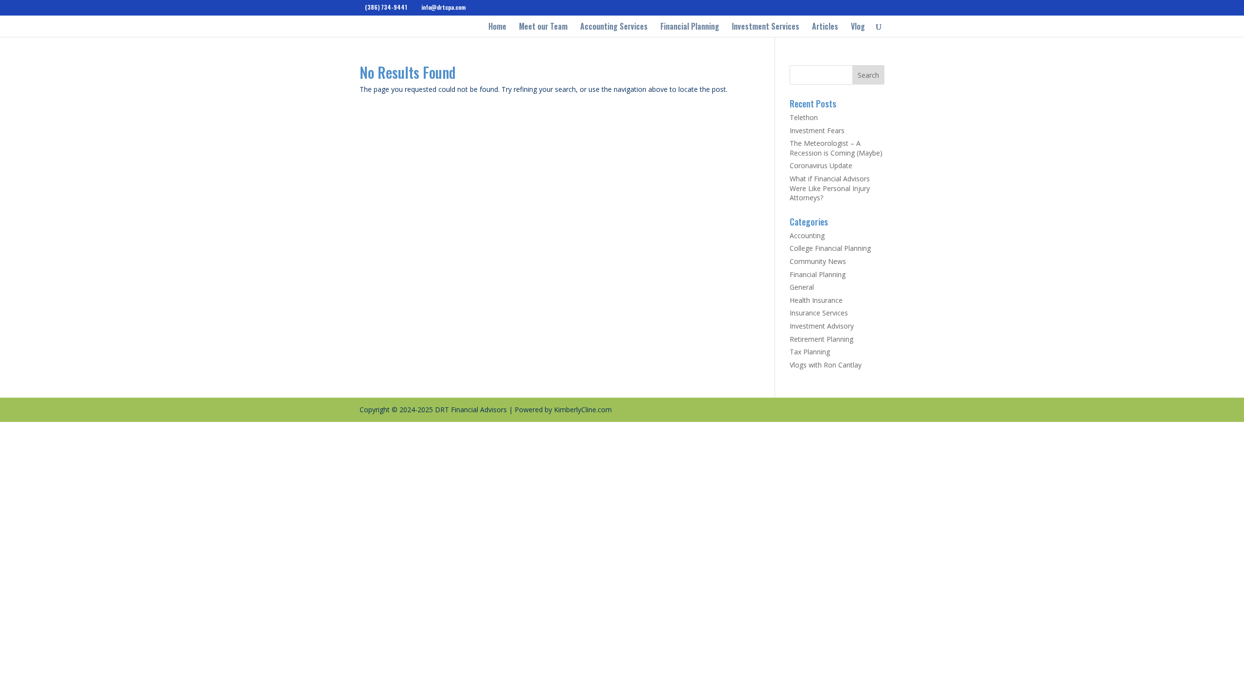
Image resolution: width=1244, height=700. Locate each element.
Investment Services (765, 27)
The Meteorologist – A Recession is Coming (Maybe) (836, 148)
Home (497, 27)
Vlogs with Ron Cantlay (826, 364)
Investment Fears (817, 130)
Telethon (804, 117)
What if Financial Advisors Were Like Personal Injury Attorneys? (830, 188)
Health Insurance (816, 300)
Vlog (858, 27)
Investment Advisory (822, 326)
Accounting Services (614, 27)
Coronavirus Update (821, 165)
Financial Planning (689, 27)
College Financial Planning (830, 248)
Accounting (807, 235)
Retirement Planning (821, 339)
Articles (825, 27)
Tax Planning (810, 351)
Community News (818, 261)
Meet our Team (543, 27)
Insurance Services (819, 312)
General (802, 287)
